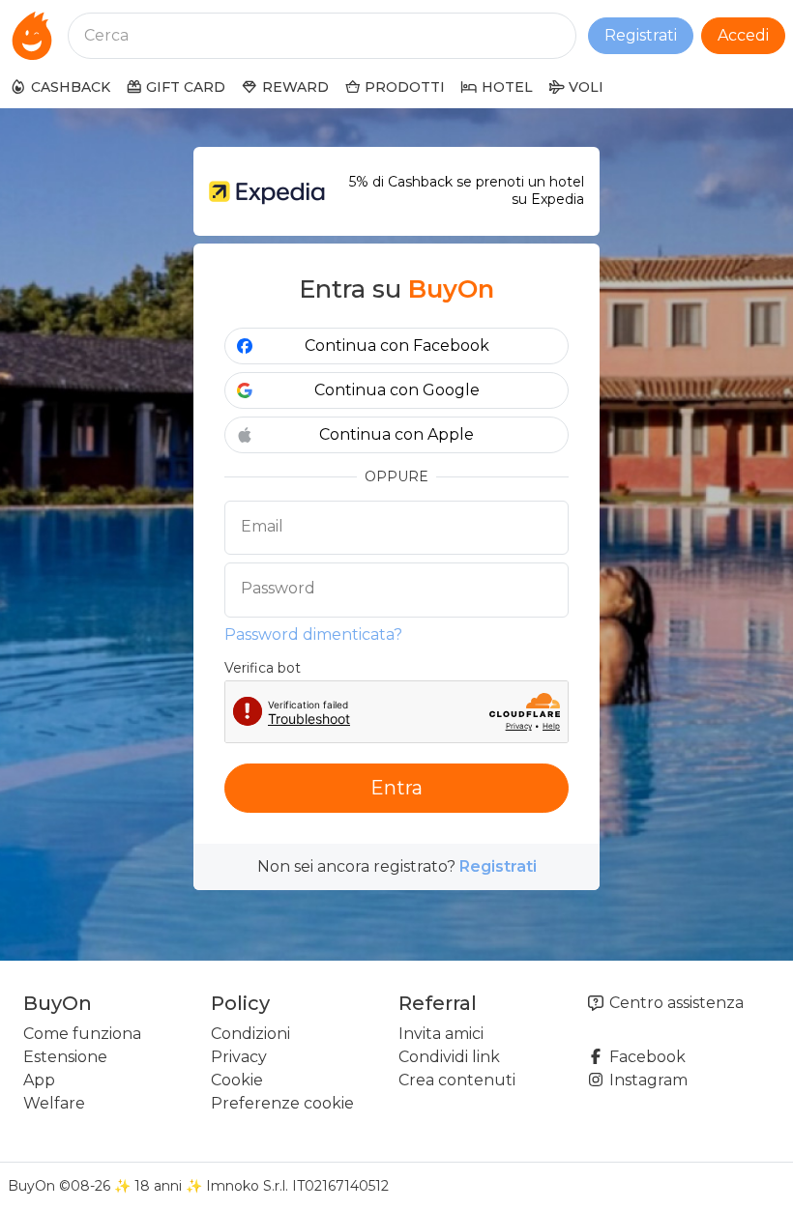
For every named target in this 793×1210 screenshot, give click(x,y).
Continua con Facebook (397, 345)
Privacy (239, 1057)
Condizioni (250, 1033)
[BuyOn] (32, 36)
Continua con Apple (396, 434)
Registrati (640, 35)
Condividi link (449, 1057)
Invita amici (441, 1033)
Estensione (65, 1057)
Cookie (237, 1080)
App (39, 1080)
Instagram (646, 1080)
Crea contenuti (456, 1080)
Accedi (743, 35)
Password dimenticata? (313, 634)
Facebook (645, 1057)
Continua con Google (397, 390)
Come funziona (82, 1033)
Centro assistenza (674, 1003)
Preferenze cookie (282, 1103)
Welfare (54, 1103)
